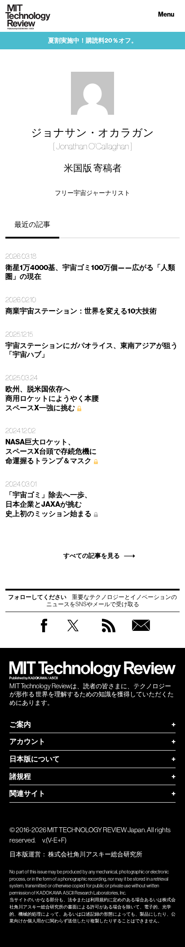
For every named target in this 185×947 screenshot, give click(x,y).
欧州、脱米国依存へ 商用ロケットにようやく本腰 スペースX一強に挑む (52, 398)
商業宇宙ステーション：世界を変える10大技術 (81, 311)
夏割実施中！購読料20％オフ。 (92, 40)
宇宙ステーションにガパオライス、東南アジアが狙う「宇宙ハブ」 (91, 350)
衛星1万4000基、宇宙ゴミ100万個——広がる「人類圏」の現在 (90, 272)
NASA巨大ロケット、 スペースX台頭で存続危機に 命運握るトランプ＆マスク (51, 451)
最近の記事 (32, 224)
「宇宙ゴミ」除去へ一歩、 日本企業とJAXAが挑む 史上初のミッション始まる (48, 504)
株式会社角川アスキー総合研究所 (95, 854)
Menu (166, 14)
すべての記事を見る (91, 556)
